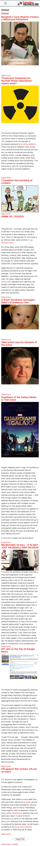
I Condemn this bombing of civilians (16, 181)
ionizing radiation (28, 144)
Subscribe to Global (9, 844)
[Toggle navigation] (5, 3)
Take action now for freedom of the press (19, 343)
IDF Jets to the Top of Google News (18, 650)
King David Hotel (22, 827)
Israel (28, 802)
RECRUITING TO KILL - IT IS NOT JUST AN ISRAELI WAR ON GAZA (20, 546)
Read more (6, 75)
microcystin (6, 282)
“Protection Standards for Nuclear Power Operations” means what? (17, 81)
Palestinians (17, 813)
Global (5, 13)
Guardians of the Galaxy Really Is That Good (18, 398)
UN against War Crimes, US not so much (19, 770)
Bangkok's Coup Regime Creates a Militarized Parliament (20, 18)
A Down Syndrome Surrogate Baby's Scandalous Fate (18, 301)
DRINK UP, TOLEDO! (12, 216)
